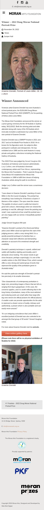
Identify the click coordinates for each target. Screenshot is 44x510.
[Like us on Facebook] (17, 3)
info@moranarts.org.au (11, 426)
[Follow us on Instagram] (22, 3)
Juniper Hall (8, 36)
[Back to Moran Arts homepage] (25, 14)
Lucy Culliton (7, 166)
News (7, 33)
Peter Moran (25, 169)
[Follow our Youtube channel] (27, 3)
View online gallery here (16, 333)
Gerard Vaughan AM (32, 161)
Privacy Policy (22, 431)
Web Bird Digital (7, 506)
